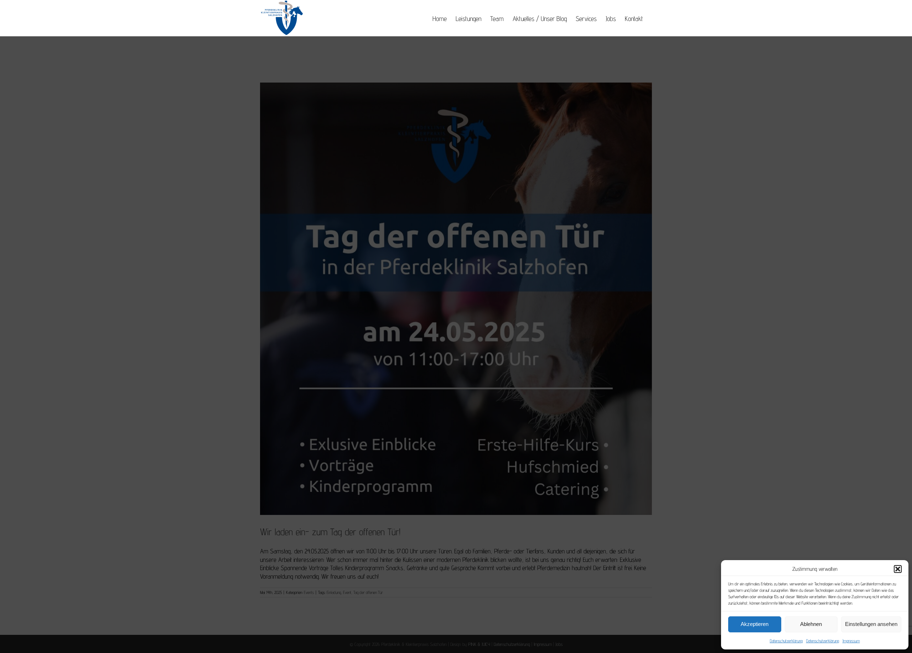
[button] (897, 569)
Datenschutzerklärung (786, 640)
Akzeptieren (754, 624)
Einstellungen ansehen (871, 624)
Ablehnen (811, 624)
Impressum (851, 640)
